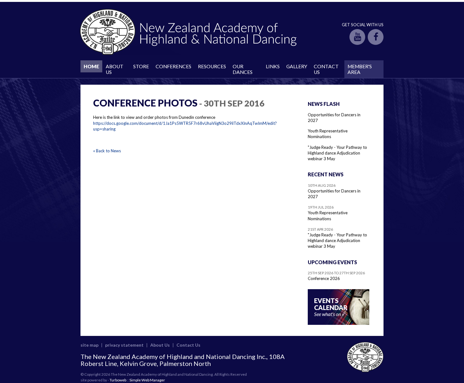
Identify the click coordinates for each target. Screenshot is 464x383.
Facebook (376, 37)
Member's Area (360, 69)
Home (91, 66)
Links (273, 66)
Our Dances (243, 69)
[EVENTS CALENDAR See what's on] (338, 323)
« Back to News (107, 150)
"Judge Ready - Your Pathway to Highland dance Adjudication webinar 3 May (337, 153)
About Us (114, 69)
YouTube (357, 37)
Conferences (173, 66)
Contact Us (326, 69)
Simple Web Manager (147, 380)
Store (141, 66)
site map (89, 345)
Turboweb (118, 380)
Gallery (296, 66)
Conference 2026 (324, 278)
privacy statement (124, 345)
